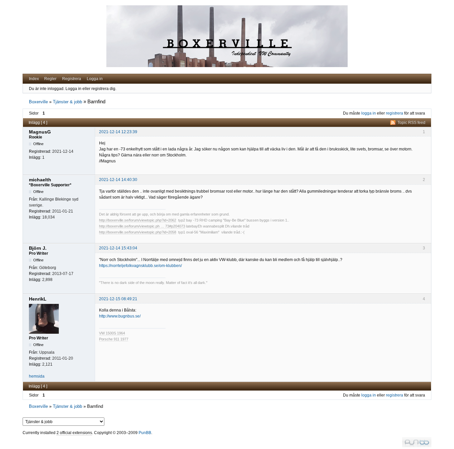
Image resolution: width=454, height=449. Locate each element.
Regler (50, 78)
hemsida (37, 376)
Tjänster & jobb (67, 101)
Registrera (71, 78)
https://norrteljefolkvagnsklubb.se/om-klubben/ (140, 265)
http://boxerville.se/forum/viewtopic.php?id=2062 (137, 220)
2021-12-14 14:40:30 (118, 179)
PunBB (145, 432)
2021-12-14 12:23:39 (118, 132)
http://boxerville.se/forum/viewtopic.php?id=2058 (137, 232)
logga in (368, 113)
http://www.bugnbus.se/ (120, 316)
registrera (394, 113)
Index (34, 78)
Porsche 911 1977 (113, 339)
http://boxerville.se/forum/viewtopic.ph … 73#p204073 (142, 226)
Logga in (95, 78)
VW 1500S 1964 (112, 333)
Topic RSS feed (411, 122)
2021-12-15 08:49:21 (118, 299)
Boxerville (38, 101)
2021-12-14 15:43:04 (118, 248)
